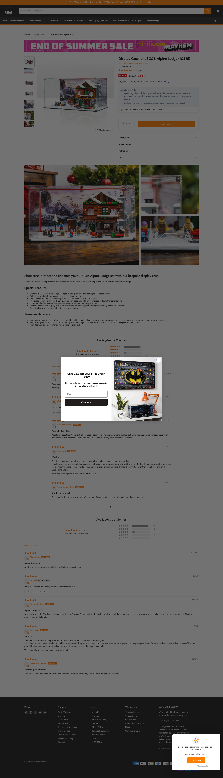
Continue (86, 402)
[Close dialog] (158, 360)
